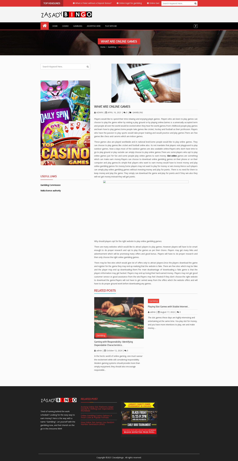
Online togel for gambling (118, 3)
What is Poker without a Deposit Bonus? (82, 3)
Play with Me (111, 26)
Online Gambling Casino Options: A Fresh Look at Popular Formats (96, 416)
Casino (65, 26)
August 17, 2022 (167, 312)
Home (55, 26)
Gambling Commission (50, 185)
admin (99, 112)
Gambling (77, 26)
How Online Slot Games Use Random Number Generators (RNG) (97, 423)
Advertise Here (94, 26)
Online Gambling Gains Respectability (154, 3)
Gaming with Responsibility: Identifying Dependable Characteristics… (113, 343)
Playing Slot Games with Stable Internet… (168, 306)
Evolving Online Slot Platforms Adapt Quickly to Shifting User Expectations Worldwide (97, 409)
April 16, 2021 (114, 112)
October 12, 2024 (114, 350)
